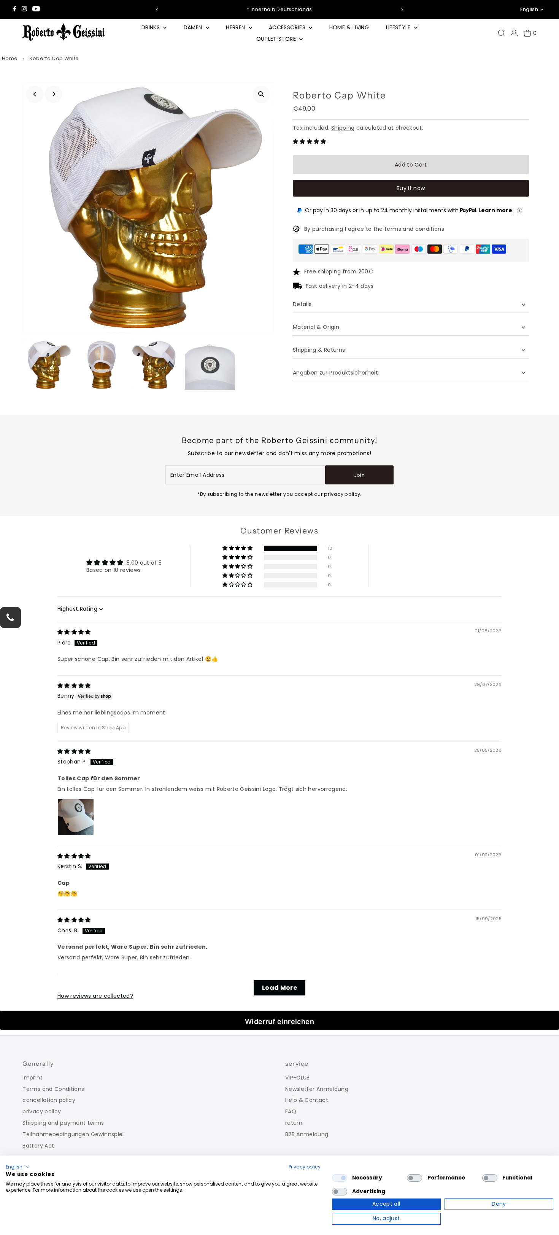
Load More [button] (279, 987)
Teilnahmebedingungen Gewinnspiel (73, 1134)
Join (359, 475)
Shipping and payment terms (63, 1123)
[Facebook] (14, 9)
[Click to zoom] (261, 94)
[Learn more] (519, 210)
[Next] (402, 9)
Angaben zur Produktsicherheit (336, 372)
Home (9, 58)
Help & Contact (306, 1100)
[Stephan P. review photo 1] (75, 817)
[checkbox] (339, 1178)
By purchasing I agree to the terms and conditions (374, 229)
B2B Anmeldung (307, 1134)
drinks (151, 27)
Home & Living (349, 27)
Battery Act (38, 1145)
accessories (288, 27)
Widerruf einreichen (279, 1021)
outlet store (277, 39)
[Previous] (156, 9)
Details (302, 304)
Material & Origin (316, 327)
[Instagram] (24, 9)
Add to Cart (411, 164)
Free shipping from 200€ (338, 271)
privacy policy (41, 1111)
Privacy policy (305, 1167)
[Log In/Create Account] (514, 33)
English (529, 9)
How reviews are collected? (95, 996)
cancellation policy (48, 1100)
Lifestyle (399, 27)
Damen (194, 27)
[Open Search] (501, 33)
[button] (309, 141)
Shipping (343, 128)
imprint (32, 1077)
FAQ (290, 1111)
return (293, 1123)
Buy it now (411, 188)
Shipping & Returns (319, 350)
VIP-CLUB (297, 1077)
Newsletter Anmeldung (316, 1089)
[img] (74, 632)
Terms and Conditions (53, 1089)
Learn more (495, 210)
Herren (236, 27)
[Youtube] (36, 9)
